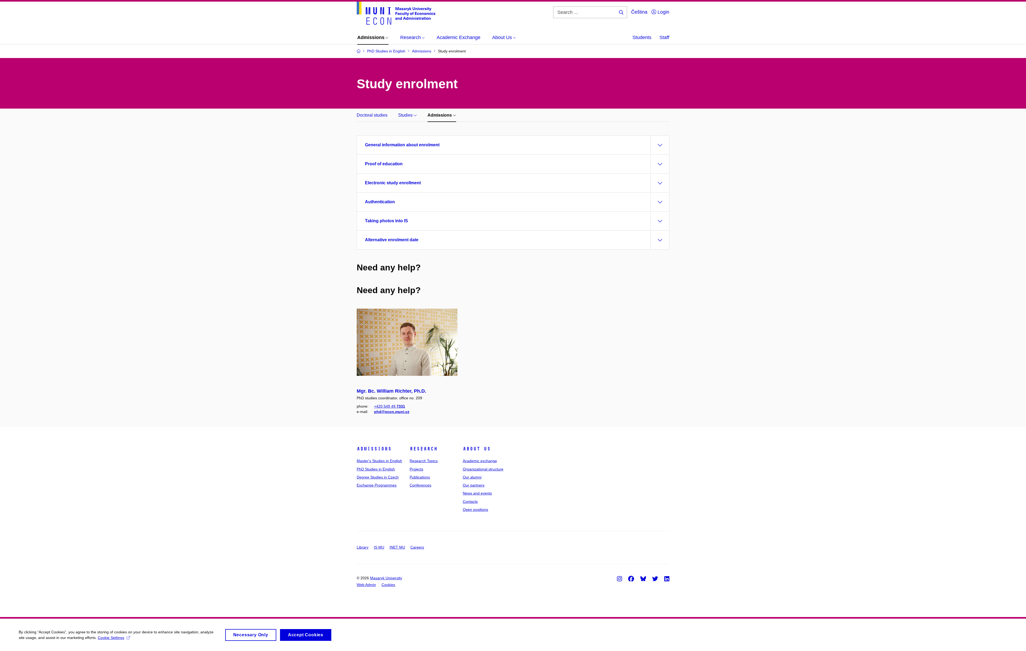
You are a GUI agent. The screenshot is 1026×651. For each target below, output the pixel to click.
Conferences (420, 485)
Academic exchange (480, 461)
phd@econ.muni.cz (391, 411)
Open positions (475, 509)
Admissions (440, 115)
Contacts (470, 501)
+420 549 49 (389, 406)
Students (641, 37)
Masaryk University (386, 578)
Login (662, 12)
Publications (420, 477)
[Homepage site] (396, 13)
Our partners (473, 485)
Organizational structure (483, 469)
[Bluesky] (643, 578)
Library (362, 547)
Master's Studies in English (379, 461)
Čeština (639, 12)
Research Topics (424, 461)
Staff (664, 37)
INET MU (397, 547)
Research (423, 449)
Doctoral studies (372, 115)
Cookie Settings (111, 637)
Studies (406, 115)
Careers (417, 547)
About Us (477, 449)
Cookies (388, 585)
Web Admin (366, 585)
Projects (416, 469)
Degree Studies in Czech (378, 477)
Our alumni (472, 477)
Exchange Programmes (377, 485)
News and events (477, 493)
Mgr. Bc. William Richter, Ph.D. (391, 391)
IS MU (379, 547)
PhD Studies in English (376, 469)
